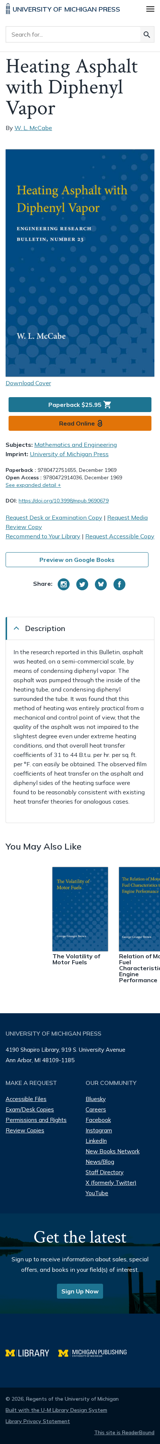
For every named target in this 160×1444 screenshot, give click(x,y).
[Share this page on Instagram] (64, 584)
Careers (96, 1109)
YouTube (97, 1193)
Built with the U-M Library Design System (56, 1410)
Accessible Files (26, 1099)
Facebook (98, 1119)
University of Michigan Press (69, 454)
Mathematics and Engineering (75, 444)
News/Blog (100, 1161)
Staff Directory (105, 1172)
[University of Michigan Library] (32, 1352)
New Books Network (113, 1151)
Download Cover (28, 383)
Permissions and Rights (36, 1119)
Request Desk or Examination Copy (54, 517)
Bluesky (96, 1099)
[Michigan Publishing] (96, 1352)
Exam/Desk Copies (30, 1109)
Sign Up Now (80, 1291)
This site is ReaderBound (124, 1432)
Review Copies (25, 1130)
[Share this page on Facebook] (119, 584)
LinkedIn (96, 1140)
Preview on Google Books (77, 559)
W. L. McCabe (33, 128)
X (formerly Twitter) (111, 1182)
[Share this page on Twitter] (82, 584)
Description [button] (45, 628)
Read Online (77, 423)
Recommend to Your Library (43, 536)
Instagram (99, 1130)
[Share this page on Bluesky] (101, 584)
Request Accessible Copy (119, 536)
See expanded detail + (33, 485)
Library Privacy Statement (38, 1421)
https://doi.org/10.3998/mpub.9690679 (64, 500)
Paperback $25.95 (80, 404)
